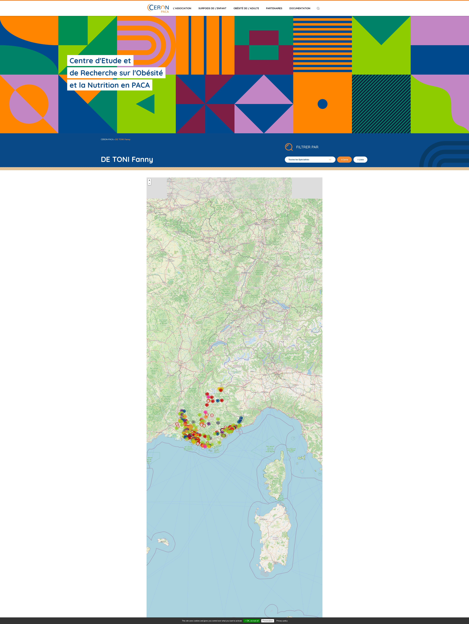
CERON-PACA (107, 139)
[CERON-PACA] (158, 8)
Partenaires (274, 8)
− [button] (149, 183)
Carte (345, 159)
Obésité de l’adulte (246, 8)
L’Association (182, 8)
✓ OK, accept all (252, 621)
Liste (361, 159)
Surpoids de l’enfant (212, 8)
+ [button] (149, 180)
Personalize (267, 621)
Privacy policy (282, 621)
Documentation (299, 8)
